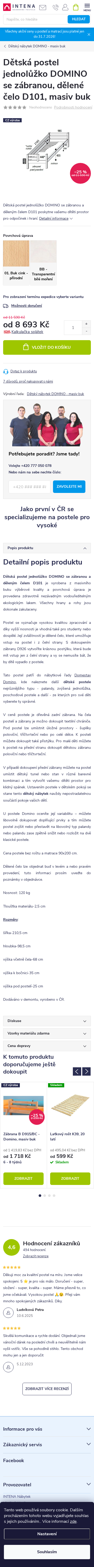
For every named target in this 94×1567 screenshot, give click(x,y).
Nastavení (47, 1534)
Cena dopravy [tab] (19, 1045)
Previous (77, 1071)
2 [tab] (44, 1195)
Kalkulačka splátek (27, 331)
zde (73, 1521)
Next (86, 1071)
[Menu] (87, 7)
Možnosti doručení (26, 305)
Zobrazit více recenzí (47, 1388)
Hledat (79, 19)
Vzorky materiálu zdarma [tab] (29, 1033)
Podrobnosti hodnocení (73, 107)
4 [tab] (54, 1195)
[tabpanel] (23, 1135)
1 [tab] (40, 1195)
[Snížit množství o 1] (86, 331)
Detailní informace (53, 218)
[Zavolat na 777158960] (55, 7)
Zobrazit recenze (36, 1256)
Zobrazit (23, 1178)
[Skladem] (70, 1105)
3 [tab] (49, 1195)
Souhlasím (47, 1552)
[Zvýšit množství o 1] (86, 324)
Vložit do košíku (51, 347)
